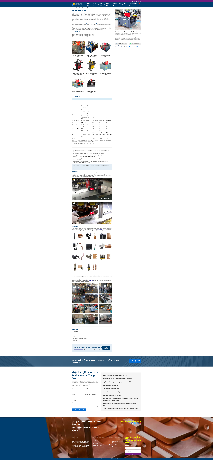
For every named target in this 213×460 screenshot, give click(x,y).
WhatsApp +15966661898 (78, 349)
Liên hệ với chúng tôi (133, 4)
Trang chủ (88, 4)
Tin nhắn (73, 400)
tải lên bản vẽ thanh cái (100, 229)
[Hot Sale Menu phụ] (104, 4)
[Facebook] (133, 1)
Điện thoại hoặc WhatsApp (90, 394)
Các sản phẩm (94, 4)
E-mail (73, 394)
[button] (121, 375)
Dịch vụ (120, 4)
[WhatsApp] (139, 1)
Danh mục (107, 4)
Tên (72, 388)
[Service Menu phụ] (122, 4)
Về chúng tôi (115, 4)
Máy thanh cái (78, 7)
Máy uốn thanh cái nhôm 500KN (78, 91)
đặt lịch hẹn (91, 280)
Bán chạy (101, 4)
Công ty (86, 388)
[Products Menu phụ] (98, 4)
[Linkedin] (137, 1)
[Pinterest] (140, 1)
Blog (125, 3)
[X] (135, 1)
